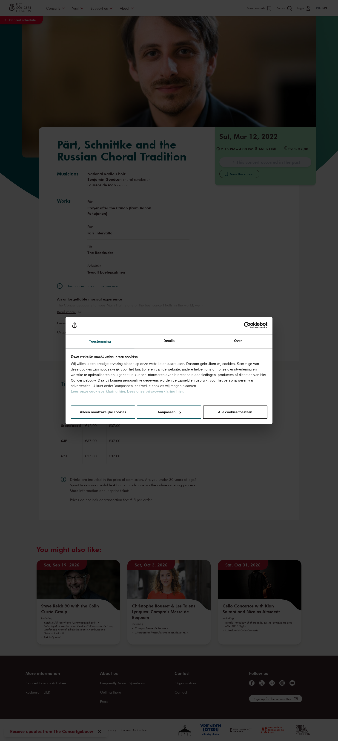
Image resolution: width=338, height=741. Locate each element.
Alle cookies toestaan (235, 412)
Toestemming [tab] (100, 341)
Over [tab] (238, 341)
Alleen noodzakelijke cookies (103, 412)
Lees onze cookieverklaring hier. (98, 391)
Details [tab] (169, 341)
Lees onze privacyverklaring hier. (155, 391)
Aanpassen (166, 412)
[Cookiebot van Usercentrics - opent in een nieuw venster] (247, 325)
